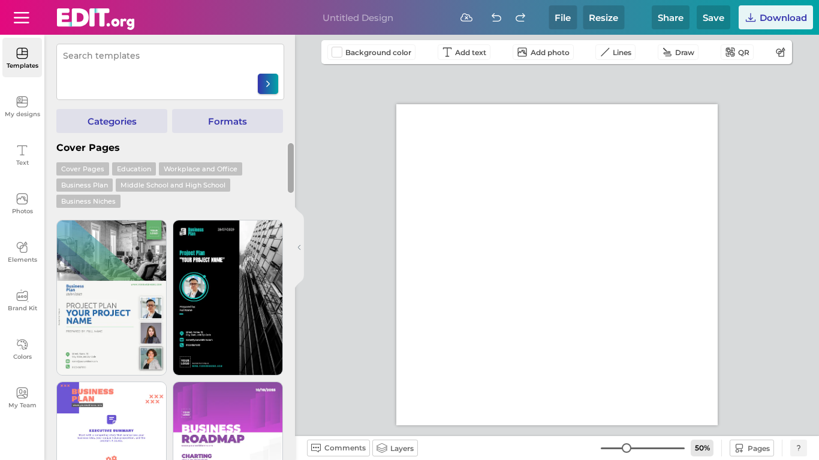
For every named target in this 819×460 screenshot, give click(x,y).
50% (702, 447)
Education (134, 169)
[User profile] (22, 17)
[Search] (268, 84)
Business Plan (84, 185)
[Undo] (496, 17)
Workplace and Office (200, 169)
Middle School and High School (173, 185)
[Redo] (520, 17)
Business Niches (88, 201)
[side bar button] (299, 247)
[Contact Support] (798, 448)
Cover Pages (82, 169)
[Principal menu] (95, 19)
